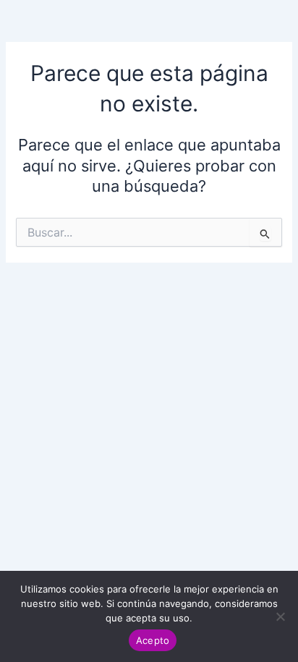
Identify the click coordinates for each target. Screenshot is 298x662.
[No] (280, 616)
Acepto (153, 640)
